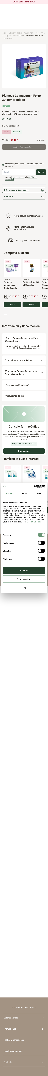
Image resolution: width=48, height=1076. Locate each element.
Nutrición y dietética (16, 33)
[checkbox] (3, 178)
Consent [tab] (9, 493)
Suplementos (30, 33)
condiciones (19, 177)
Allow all (24, 570)
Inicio (4, 33)
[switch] (41, 543)
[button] (24, 1029)
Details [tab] (24, 493)
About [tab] (39, 493)
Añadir (12, 305)
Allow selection (24, 579)
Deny (24, 587)
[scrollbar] (23, 314)
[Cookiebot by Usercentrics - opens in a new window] (34, 486)
